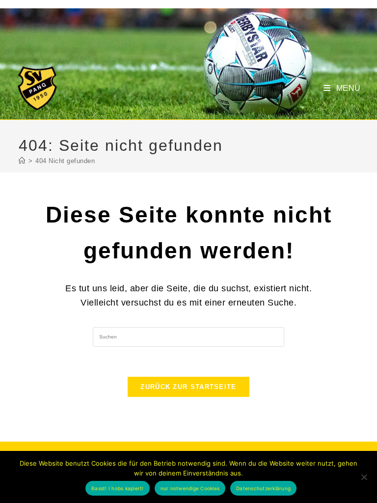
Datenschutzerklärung (263, 488)
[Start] (22, 161)
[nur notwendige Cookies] (364, 477)
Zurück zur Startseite (188, 387)
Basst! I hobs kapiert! (117, 488)
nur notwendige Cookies (190, 488)
